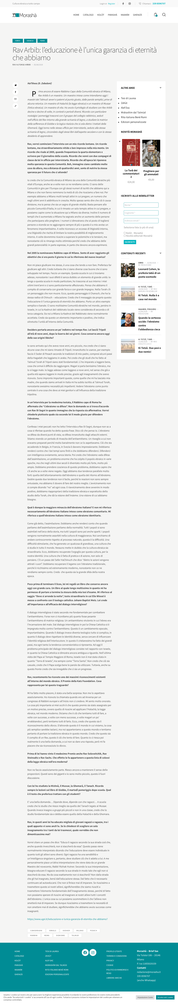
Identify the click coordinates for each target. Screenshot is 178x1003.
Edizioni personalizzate (133, 122)
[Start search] (163, 14)
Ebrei (17, 41)
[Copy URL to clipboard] (15, 106)
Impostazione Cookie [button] (145, 997)
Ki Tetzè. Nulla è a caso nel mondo (148, 297)
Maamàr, (142, 309)
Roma (47, 935)
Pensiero (151, 309)
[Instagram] (92, 952)
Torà (42, 41)
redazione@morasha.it (149, 972)
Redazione (146, 265)
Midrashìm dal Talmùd (133, 112)
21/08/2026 (142, 311)
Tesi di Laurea (128, 98)
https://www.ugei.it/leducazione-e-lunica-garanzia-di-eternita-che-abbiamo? (67, 919)
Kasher (66, 930)
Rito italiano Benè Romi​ (134, 117)
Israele (30, 41)
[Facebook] (85, 952)
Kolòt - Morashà (134, 233)
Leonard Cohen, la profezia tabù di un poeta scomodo (149, 272)
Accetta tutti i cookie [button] (165, 997)
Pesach (93, 930)
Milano (79, 930)
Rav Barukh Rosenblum (147, 290)
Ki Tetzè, (142, 286)
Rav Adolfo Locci (147, 342)
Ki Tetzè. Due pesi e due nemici (149, 349)
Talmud (75, 935)
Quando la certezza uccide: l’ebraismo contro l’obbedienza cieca (149, 323)
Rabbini (34, 935)
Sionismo (60, 935)
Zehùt (124, 103)
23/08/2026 (151, 262)
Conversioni (36, 930)
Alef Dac (125, 107)
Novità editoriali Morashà (139, 235)
